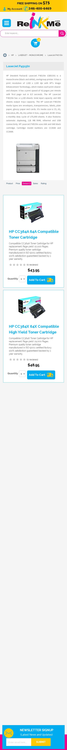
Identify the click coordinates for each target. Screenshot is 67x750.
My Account (14, 8)
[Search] (62, 33)
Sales (35, 183)
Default (26, 183)
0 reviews (32, 264)
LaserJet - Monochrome (30, 55)
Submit (41, 742)
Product (9, 183)
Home (5, 55)
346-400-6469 (39, 8)
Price (18, 183)
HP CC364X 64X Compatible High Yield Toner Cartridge (34, 329)
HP (12, 55)
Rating (43, 183)
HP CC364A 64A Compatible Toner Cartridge (34, 234)
